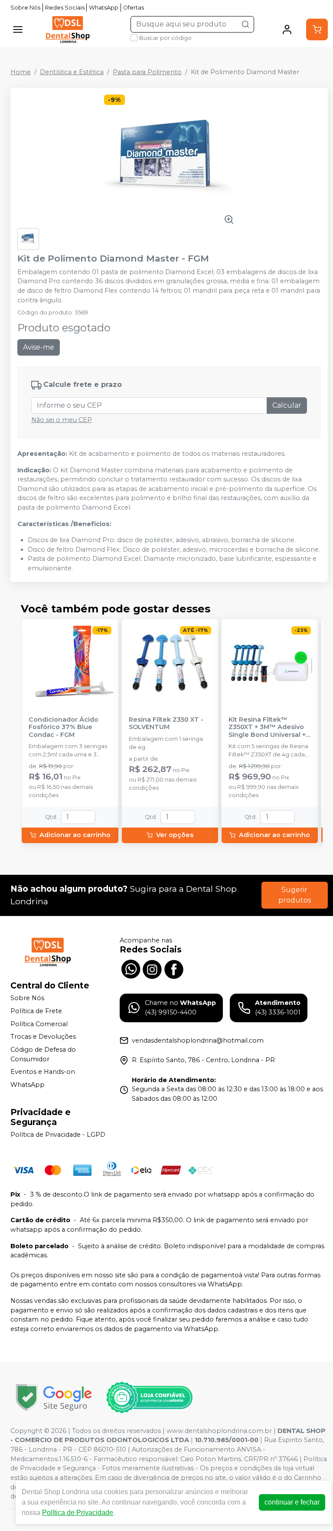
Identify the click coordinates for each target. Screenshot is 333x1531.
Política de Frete (36, 1011)
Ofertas (133, 7)
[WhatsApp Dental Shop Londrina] (130, 968)
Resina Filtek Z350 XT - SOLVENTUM (166, 723)
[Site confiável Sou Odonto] (149, 1397)
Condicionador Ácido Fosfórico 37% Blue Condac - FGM (63, 727)
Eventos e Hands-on (42, 1072)
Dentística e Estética (72, 72)
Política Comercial (39, 1024)
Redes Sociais (65, 7)
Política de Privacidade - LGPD (57, 1135)
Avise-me (38, 347)
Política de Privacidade (77, 1512)
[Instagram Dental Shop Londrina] (152, 968)
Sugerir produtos (294, 895)
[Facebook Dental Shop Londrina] (174, 968)
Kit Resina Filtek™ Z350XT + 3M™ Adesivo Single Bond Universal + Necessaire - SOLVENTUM (267, 727)
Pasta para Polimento (147, 72)
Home (20, 72)
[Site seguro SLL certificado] (53, 1397)
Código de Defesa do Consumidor (43, 1054)
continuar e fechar (292, 1502)
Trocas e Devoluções (43, 1036)
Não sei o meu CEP (61, 420)
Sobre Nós (25, 7)
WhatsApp (103, 7)
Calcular (286, 405)
